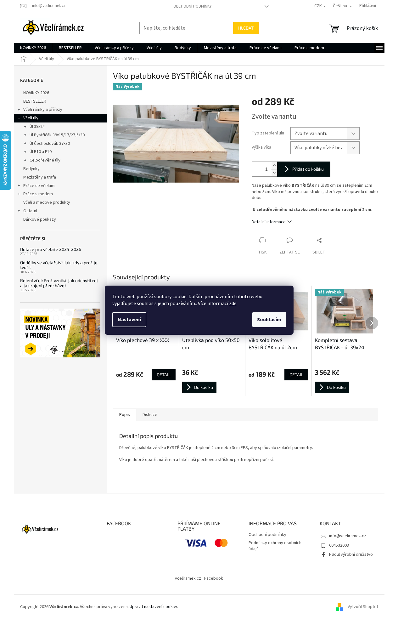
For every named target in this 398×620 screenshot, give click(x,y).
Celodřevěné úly (45, 160)
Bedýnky (31, 169)
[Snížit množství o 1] (274, 172)
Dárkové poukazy (39, 219)
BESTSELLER (34, 101)
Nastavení (129, 319)
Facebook (213, 578)
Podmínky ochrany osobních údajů (275, 546)
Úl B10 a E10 (41, 152)
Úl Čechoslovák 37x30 (50, 143)
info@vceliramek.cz (347, 536)
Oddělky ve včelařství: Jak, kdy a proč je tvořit (59, 265)
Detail (164, 374)
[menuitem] (33, 48)
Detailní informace (269, 222)
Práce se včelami (39, 186)
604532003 (339, 545)
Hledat (246, 28)
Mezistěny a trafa (39, 177)
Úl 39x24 (37, 126)
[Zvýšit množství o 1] (274, 165)
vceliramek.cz (188, 578)
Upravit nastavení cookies (154, 607)
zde (233, 303)
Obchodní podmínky (192, 6)
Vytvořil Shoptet (363, 607)
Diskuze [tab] (150, 415)
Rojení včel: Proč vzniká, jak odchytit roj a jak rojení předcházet (59, 283)
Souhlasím (269, 319)
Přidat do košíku (308, 169)
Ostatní (30, 211)
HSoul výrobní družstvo (351, 554)
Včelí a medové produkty (46, 202)
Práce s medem (38, 194)
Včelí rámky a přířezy (42, 109)
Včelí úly (30, 118)
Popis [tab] (124, 415)
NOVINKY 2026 (36, 93)
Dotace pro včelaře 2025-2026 (50, 249)
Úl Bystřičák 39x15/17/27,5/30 (57, 135)
